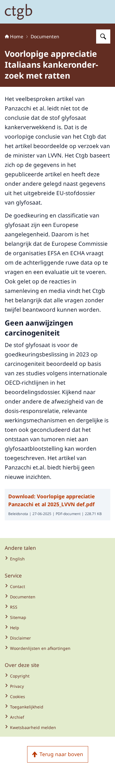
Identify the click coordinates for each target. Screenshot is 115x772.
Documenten (45, 36)
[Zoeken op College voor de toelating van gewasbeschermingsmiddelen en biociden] (103, 36)
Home (16, 36)
